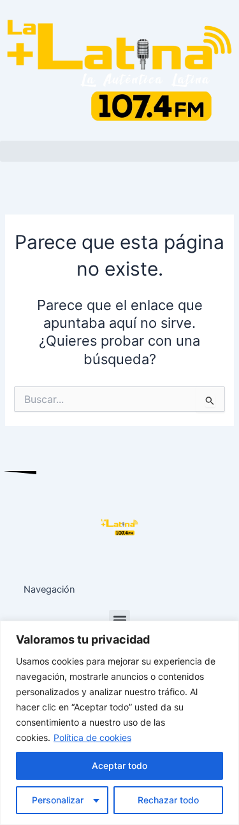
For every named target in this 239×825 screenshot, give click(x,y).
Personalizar (57, 799)
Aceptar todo (119, 765)
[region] (119, 723)
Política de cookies (92, 737)
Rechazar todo (168, 799)
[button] (119, 151)
